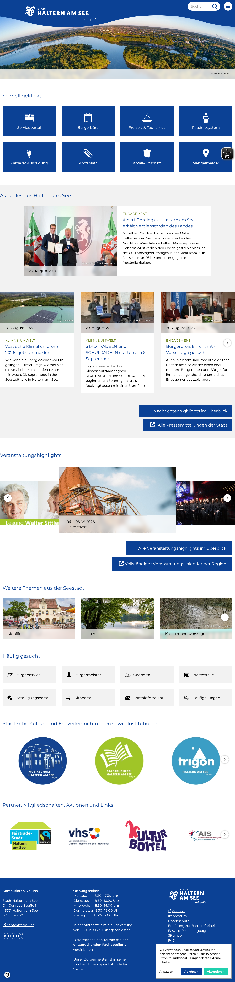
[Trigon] (194, 761)
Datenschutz (178, 921)
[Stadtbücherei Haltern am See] (117, 761)
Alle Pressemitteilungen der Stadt (192, 427)
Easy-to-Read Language (187, 931)
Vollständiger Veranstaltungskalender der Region (178, 566)
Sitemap (175, 936)
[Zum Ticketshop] (146, 835)
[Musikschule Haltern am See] (41, 761)
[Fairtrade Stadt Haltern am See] (31, 836)
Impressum (177, 916)
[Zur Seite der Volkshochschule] (88, 836)
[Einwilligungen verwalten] (7, 975)
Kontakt (178, 911)
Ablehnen (191, 971)
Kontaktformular (20, 925)
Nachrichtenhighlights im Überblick (190, 410)
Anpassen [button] (166, 971)
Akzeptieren (216, 971)
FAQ (171, 940)
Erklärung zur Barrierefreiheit (192, 926)
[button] (227, 343)
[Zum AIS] (204, 836)
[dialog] (194, 961)
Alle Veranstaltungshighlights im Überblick (182, 548)
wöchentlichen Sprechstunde (97, 964)
